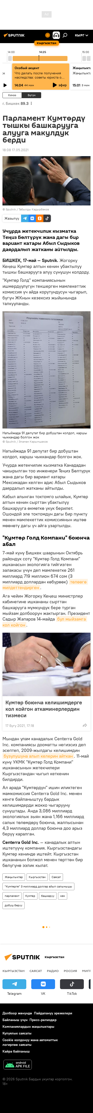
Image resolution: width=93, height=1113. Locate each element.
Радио (53, 971)
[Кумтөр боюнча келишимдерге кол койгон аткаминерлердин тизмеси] (46, 664)
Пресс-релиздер (43, 1020)
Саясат (56, 877)
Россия (70, 971)
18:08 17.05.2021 (15, 150)
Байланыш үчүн (15, 1020)
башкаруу (47, 896)
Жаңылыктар (14, 877)
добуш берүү (13, 905)
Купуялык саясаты (16, 1033)
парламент (12, 896)
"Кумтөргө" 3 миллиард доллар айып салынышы (38, 886)
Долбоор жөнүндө (17, 1013)
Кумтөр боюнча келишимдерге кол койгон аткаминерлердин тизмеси (43, 708)
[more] (85, 725)
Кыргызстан (37, 877)
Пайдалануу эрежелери (53, 1013)
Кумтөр (30, 896)
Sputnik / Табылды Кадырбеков (27, 209)
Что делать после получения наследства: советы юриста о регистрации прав (38, 77)
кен (62, 896)
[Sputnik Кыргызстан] (14, 37)
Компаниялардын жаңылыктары (28, 1026)
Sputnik (11, 441)
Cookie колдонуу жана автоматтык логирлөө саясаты (30, 1042)
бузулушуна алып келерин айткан (38, 756)
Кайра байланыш (16, 1051)
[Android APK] (17, 1065)
